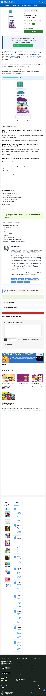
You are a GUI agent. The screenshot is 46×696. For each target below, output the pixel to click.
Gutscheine (24, 5)
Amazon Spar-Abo (34, 10)
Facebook (17, 42)
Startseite (15, 40)
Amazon (34, 26)
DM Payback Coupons (20, 686)
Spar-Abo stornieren (26, 297)
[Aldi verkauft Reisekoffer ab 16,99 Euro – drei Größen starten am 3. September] (7, 557)
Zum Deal (33, 31)
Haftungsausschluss (35, 671)
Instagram (35, 279)
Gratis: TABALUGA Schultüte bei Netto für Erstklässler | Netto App (36, 385)
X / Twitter (28, 279)
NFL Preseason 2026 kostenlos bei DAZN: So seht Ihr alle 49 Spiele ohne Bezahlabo (19, 545)
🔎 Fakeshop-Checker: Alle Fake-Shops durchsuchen (19, 530)
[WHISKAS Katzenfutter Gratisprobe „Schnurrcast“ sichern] (23, 374)
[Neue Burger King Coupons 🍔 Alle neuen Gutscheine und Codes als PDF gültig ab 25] (7, 514)
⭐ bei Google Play (5, 678)
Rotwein (13, 51)
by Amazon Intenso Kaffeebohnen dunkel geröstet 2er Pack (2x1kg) (20, 574)
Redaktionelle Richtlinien (36, 674)
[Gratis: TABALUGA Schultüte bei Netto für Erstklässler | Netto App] (37, 374)
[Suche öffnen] (39, 2)
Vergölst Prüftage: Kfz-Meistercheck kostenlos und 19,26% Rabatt (8, 403)
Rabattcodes (6, 693)
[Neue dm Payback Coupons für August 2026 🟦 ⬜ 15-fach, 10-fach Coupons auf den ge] (7, 535)
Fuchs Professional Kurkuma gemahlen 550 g (19, 647)
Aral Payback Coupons (20, 689)
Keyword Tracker (34, 691)
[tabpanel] (7, 547)
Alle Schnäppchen (19, 662)
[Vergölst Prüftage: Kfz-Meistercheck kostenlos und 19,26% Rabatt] (8, 392)
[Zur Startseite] (21, 2)
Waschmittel (27, 10)
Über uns (33, 677)
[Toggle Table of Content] (14, 127)
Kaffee (34, 51)
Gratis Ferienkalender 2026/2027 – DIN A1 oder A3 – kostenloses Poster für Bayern (20, 515)
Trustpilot (4, 680)
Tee (12, 179)
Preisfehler (14, 5)
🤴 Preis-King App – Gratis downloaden (23, 45)
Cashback (3, 694)
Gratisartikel (10, 692)
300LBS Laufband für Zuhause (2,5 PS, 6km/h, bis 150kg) (19, 602)
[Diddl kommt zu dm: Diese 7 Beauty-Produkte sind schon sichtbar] (7, 579)
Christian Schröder (16, 246)
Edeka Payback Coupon (20, 692)
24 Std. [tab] (6, 509)
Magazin (29, 5)
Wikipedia (13, 279)
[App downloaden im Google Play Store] (5, 673)
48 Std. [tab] (8, 509)
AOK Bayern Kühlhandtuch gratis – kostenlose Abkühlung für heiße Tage (20, 633)
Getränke (14, 56)
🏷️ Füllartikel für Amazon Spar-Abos (12, 297)
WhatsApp (28, 42)
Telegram (23, 42)
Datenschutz (33, 668)
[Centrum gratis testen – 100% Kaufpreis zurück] (7, 550)
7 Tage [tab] (9, 509)
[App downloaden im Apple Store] (5, 668)
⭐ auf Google (5, 681)
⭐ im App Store (5, 677)
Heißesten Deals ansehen (7, 585)
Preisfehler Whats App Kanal (36, 688)
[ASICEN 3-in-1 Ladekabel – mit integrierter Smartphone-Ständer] (7, 572)
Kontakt (32, 662)
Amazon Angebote (19, 671)
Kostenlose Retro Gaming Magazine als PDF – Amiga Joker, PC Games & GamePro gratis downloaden (8, 386)
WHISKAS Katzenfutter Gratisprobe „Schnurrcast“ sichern (23, 385)
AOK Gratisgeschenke (20, 674)
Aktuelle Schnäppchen (6, 5)
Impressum (33, 665)
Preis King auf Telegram (36, 685)
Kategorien (35, 5)
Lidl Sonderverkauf (19, 665)
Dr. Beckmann (36, 54)
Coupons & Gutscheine (20, 683)
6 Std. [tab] (5, 509)
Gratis (19, 5)
